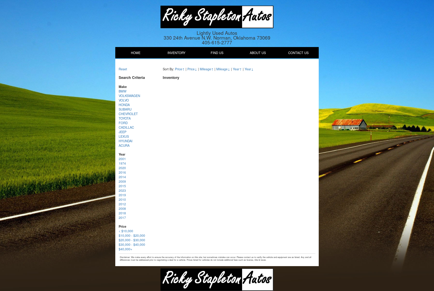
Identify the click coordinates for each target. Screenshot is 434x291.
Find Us (217, 52)
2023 (122, 190)
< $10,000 (126, 231)
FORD (123, 123)
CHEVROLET (128, 113)
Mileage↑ (207, 69)
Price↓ (192, 69)
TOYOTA (125, 118)
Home (135, 52)
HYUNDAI (125, 141)
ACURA (124, 145)
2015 (122, 186)
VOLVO (124, 100)
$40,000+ (125, 249)
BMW (122, 91)
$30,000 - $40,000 (132, 244)
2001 (122, 158)
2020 (122, 168)
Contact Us (298, 52)
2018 (122, 213)
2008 (122, 208)
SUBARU (125, 109)
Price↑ (180, 69)
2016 (122, 172)
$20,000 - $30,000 (132, 240)
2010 (122, 199)
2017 (122, 217)
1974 (122, 163)
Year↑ (237, 69)
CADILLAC (126, 127)
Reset (123, 69)
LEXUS (124, 136)
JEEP (122, 132)
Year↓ (249, 69)
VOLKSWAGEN (129, 95)
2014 (122, 177)
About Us (258, 52)
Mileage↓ (223, 69)
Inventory (176, 52)
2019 (122, 195)
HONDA (124, 104)
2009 (122, 181)
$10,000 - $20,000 (132, 235)
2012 (122, 204)
